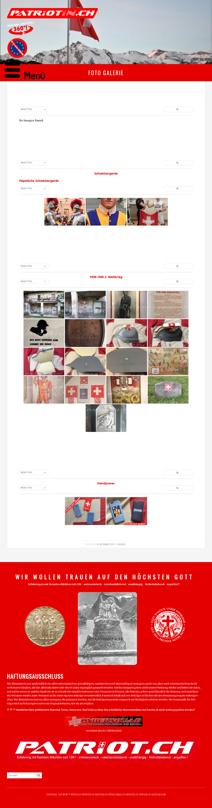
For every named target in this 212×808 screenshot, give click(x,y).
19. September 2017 (105, 544)
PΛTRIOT (122, 544)
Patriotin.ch (88, 794)
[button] (34, 109)
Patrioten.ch (101, 794)
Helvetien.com (158, 794)
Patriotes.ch (132, 794)
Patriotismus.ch (117, 794)
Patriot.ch (76, 794)
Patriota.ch (144, 794)
